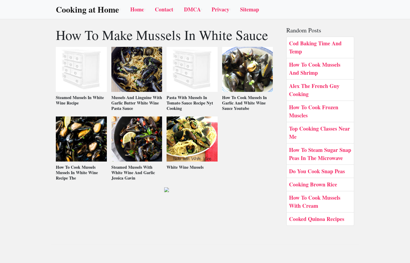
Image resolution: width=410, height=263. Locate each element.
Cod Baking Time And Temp (315, 47)
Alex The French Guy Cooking (314, 90)
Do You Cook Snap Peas (317, 171)
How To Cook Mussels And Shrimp (314, 69)
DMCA (192, 9)
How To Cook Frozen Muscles (313, 111)
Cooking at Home (87, 9)
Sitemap (249, 9)
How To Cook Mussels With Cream (314, 202)
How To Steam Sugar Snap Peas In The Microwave (320, 154)
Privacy (220, 9)
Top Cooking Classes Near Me (319, 133)
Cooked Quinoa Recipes (316, 219)
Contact (164, 9)
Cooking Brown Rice (313, 184)
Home (137, 9)
